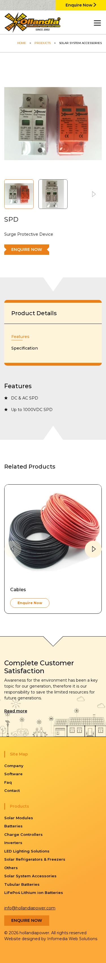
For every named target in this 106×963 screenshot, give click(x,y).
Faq (8, 782)
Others (11, 867)
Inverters (13, 842)
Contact (12, 790)
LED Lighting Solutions (26, 851)
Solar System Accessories (30, 876)
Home (21, 43)
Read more (15, 711)
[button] (93, 194)
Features (20, 336)
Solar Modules (18, 818)
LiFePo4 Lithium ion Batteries (33, 892)
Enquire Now (80, 5)
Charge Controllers (23, 834)
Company (13, 765)
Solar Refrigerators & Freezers (34, 859)
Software (13, 774)
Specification (24, 348)
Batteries (13, 826)
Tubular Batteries (22, 884)
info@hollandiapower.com (29, 908)
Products (42, 43)
